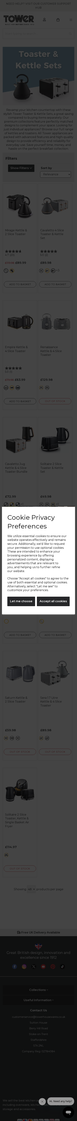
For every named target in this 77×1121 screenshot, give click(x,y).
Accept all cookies (53, 601)
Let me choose (21, 601)
